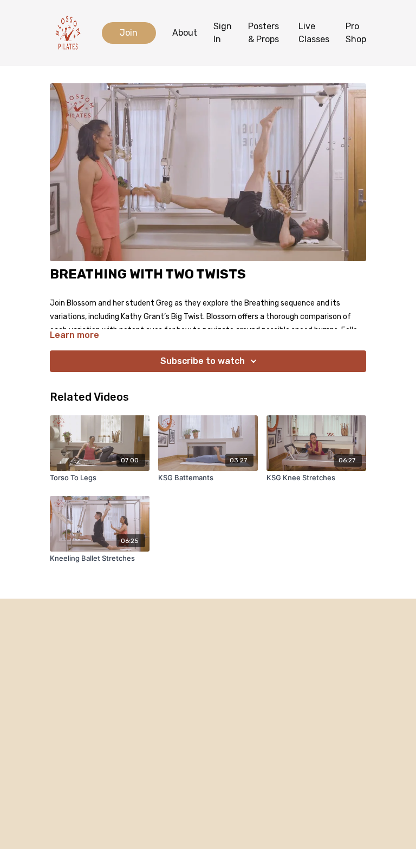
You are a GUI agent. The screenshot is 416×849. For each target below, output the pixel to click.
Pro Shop (356, 32)
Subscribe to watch (202, 361)
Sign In (222, 32)
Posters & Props (263, 32)
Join (129, 33)
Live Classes (313, 32)
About (184, 33)
